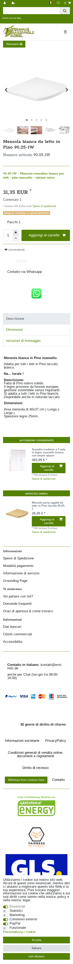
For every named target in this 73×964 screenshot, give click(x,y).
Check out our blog (11, 18)
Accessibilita (12, 642)
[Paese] (51, 2)
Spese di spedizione (44, 206)
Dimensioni (14, 330)
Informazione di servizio (21, 573)
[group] (17, 460)
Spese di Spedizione (18, 558)
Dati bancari (12, 627)
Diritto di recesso (35, 768)
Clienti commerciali (17, 634)
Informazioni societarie (22, 741)
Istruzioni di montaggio (23, 341)
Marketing (17, 915)
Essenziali (17, 906)
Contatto (58, 780)
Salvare (36, 948)
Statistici (16, 911)
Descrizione (15, 319)
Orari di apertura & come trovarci (28, 611)
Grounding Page (15, 581)
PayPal (15, 923)
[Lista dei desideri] (58, 3)
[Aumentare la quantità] (15, 232)
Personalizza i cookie (19, 932)
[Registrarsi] (13, 3)
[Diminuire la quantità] (15, 238)
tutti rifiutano (36, 956)
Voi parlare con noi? (18, 596)
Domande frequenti (17, 604)
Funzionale (18, 928)
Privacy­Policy (55, 741)
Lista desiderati (16, 249)
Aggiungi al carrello (44, 235)
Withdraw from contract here (26, 779)
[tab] (36, 318)
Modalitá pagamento (18, 566)
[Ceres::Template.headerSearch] (65, 10)
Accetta (36, 940)
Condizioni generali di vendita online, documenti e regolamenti (35, 754)
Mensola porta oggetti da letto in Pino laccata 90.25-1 (48, 505)
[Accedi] (5, 3)
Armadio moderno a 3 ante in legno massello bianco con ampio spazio (48, 452)
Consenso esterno (23, 919)
